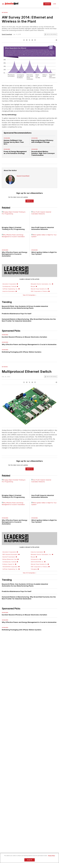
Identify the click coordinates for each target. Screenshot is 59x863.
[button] (3, 4)
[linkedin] (27, 40)
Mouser (33, 286)
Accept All (29, 859)
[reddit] (32, 40)
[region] (29, 858)
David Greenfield (7, 34)
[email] (35, 40)
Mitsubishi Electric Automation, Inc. (41, 284)
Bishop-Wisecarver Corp (9, 559)
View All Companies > (29, 295)
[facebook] (24, 40)
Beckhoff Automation (8, 557)
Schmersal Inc (35, 559)
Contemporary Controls (9, 286)
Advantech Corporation (9, 284)
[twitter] (29, 40)
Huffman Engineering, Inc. (10, 289)
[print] (56, 40)
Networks (5, 12)
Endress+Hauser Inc (8, 564)
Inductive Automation (8, 291)
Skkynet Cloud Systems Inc (39, 289)
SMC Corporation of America (39, 291)
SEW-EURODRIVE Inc (37, 562)
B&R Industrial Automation (10, 554)
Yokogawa (34, 569)
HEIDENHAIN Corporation (10, 566)
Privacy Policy (51, 855)
